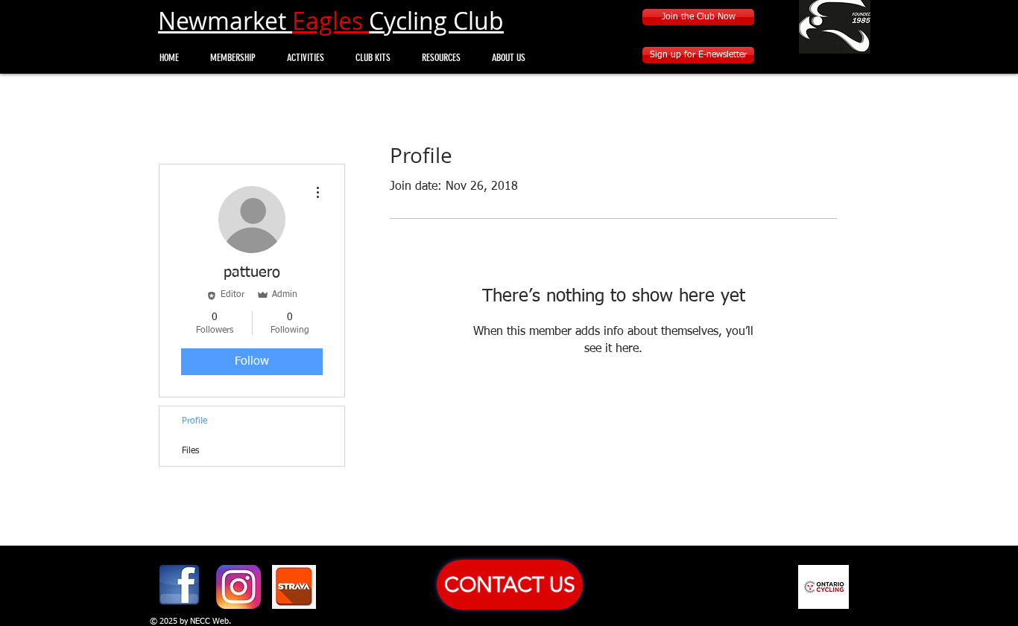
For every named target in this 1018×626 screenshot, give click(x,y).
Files (190, 451)
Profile (194, 421)
